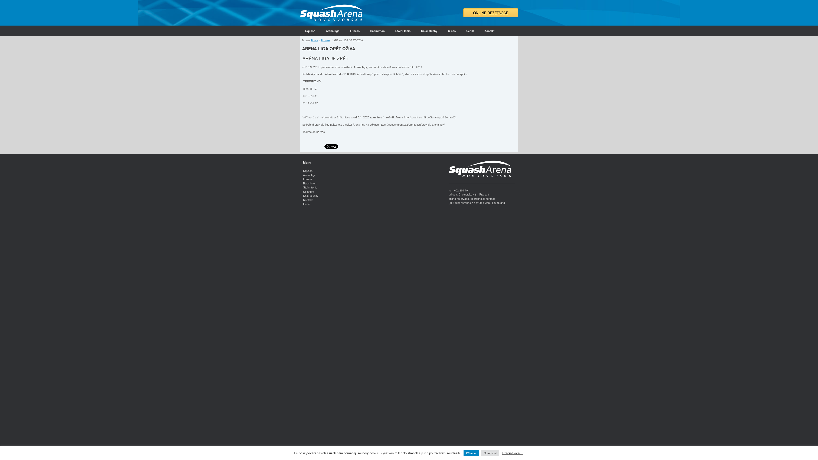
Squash (310, 31)
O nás (452, 31)
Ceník (470, 31)
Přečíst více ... (512, 453)
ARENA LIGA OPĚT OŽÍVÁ (328, 48)
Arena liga (332, 31)
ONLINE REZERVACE (490, 12)
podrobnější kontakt (483, 199)
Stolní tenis (402, 31)
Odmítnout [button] (490, 453)
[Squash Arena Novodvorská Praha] (332, 12)
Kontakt (489, 31)
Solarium (308, 192)
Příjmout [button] (471, 453)
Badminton (377, 31)
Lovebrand (498, 203)
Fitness (355, 31)
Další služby (429, 31)
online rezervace (459, 199)
